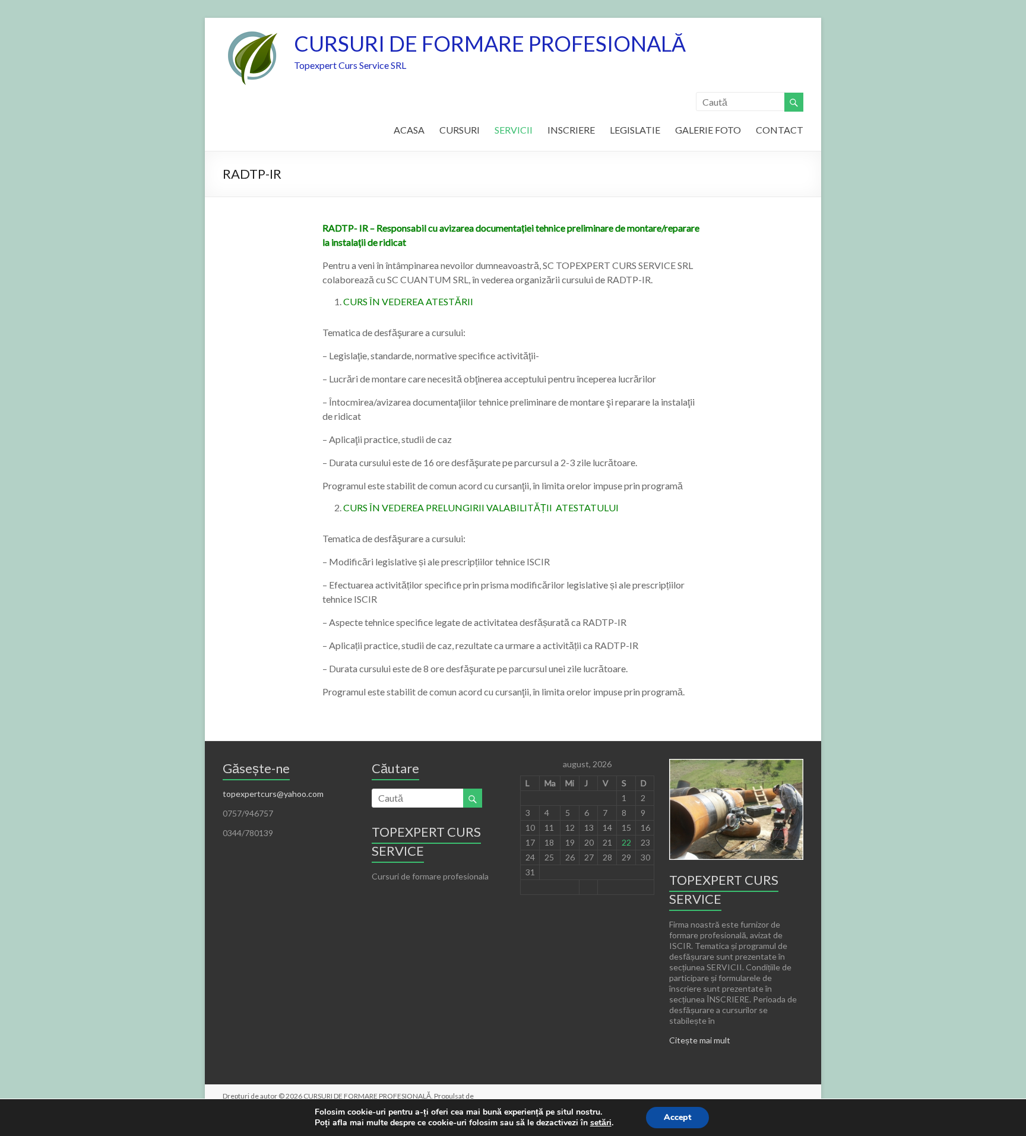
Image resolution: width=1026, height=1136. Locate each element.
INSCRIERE (571, 129)
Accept (677, 1117)
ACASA (409, 129)
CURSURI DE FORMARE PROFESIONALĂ (490, 43)
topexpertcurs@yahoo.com (273, 794)
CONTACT (779, 129)
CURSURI (459, 129)
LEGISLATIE (635, 129)
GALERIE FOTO (708, 129)
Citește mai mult (699, 1040)
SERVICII (514, 129)
